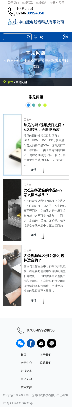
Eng (40, 37)
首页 (11, 82)
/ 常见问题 (20, 82)
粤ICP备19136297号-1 (21, 403)
